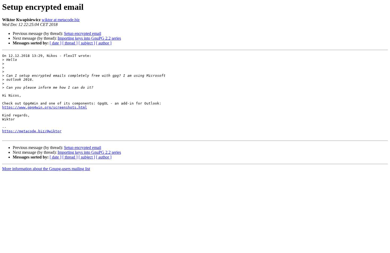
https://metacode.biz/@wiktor (32, 131)
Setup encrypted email (82, 33)
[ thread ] (69, 43)
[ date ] (55, 43)
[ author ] (103, 43)
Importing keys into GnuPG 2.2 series (89, 38)
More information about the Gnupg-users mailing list (46, 168)
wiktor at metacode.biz (61, 19)
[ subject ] (87, 43)
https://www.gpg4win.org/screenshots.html (44, 107)
